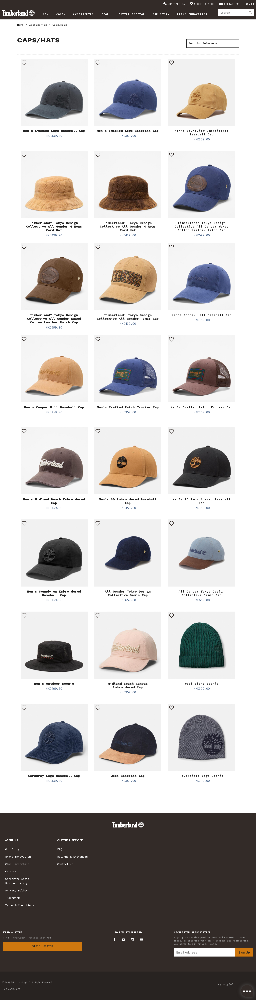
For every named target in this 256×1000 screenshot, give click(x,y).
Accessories (38, 24)
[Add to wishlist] (24, 62)
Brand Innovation (18, 856)
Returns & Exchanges (72, 856)
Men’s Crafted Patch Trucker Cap (128, 407)
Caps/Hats (59, 24)
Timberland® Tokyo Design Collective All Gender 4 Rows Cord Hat (54, 226)
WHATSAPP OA (176, 3)
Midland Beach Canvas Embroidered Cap (128, 685)
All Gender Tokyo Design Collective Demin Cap (128, 593)
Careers (10, 871)
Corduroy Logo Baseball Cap (54, 776)
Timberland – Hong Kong (18, 13)
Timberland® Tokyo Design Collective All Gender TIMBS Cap (128, 317)
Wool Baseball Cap (128, 776)
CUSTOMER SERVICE (70, 840)
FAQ (59, 849)
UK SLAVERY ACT (11, 989)
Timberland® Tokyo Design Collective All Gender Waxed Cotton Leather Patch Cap (202, 226)
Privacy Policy (16, 890)
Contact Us (65, 864)
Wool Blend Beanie (202, 683)
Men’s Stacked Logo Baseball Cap (54, 131)
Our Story (12, 849)
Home (20, 24)
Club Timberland (17, 864)
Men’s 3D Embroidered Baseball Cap (128, 501)
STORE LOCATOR (204, 3)
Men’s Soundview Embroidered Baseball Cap (202, 132)
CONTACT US (232, 3)
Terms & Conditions (19, 905)
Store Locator (42, 946)
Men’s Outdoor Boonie (54, 683)
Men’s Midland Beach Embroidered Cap (54, 501)
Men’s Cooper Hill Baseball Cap (202, 315)
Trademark (12, 898)
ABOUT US (11, 840)
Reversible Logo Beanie (202, 776)
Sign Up (244, 952)
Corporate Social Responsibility (18, 881)
